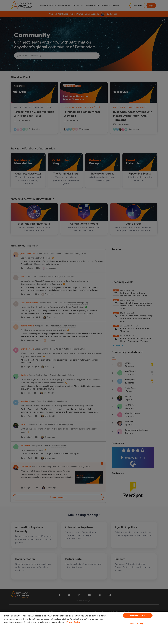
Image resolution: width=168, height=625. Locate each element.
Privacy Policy (73, 622)
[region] (84, 618)
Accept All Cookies (137, 615)
